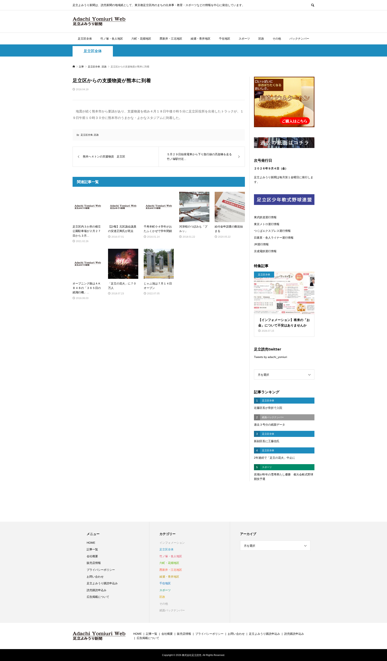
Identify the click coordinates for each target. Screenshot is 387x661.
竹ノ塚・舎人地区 (111, 38)
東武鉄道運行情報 (265, 217)
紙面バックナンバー (172, 610)
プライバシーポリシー (101, 569)
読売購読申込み (96, 590)
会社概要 (92, 556)
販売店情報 (94, 562)
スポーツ (244, 38)
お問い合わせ (95, 576)
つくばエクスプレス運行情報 (272, 230)
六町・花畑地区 (141, 38)
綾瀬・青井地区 (200, 38)
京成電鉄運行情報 (265, 251)
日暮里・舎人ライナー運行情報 (273, 237)
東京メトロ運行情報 (266, 224)
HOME (91, 542)
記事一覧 (92, 549)
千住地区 (224, 38)
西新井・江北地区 (171, 38)
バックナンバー (299, 38)
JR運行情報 (261, 244)
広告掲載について (98, 596)
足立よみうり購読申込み (102, 583)
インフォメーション (172, 542)
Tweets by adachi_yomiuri (270, 357)
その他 (277, 38)
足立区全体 (85, 38)
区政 (261, 38)
